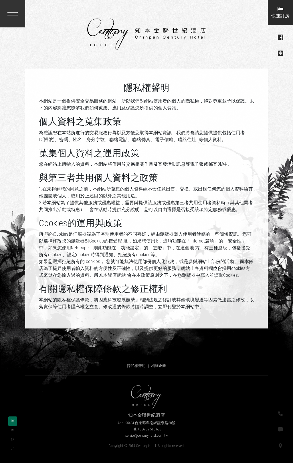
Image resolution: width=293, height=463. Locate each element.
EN (13, 439)
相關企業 (158, 366)
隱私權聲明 (136, 366)
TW (13, 421)
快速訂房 (280, 16)
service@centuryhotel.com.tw (146, 435)
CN (13, 430)
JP (12, 449)
